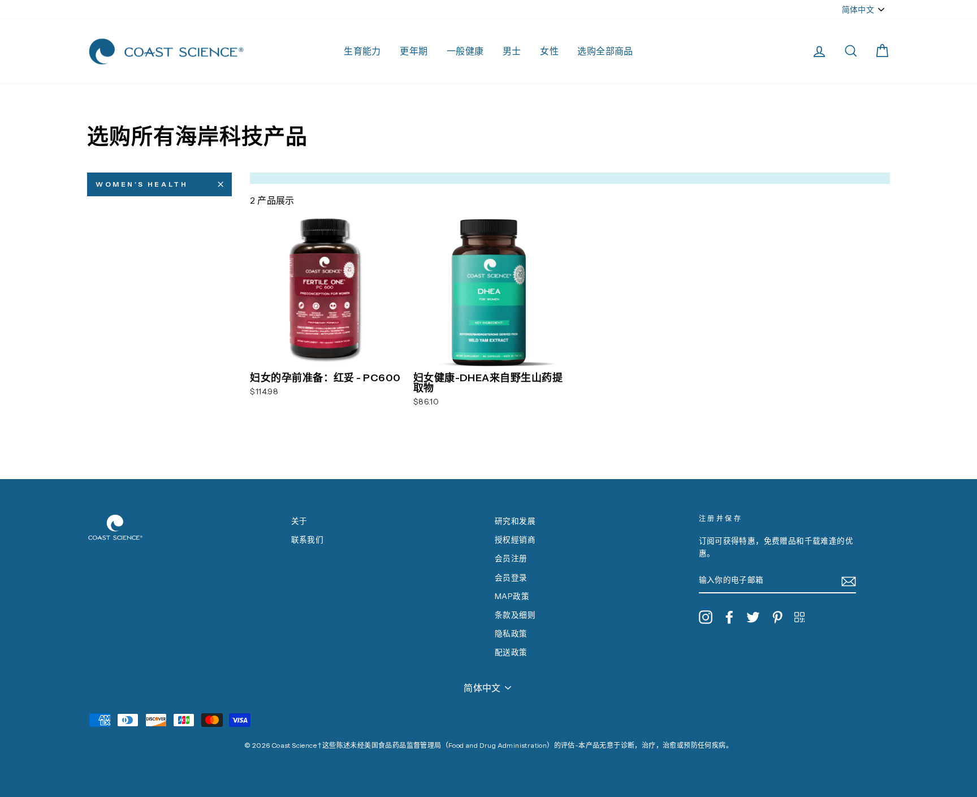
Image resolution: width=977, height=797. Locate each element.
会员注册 (511, 558)
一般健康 (465, 51)
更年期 (413, 51)
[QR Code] (799, 616)
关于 (299, 520)
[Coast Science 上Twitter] (753, 617)
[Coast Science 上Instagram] (705, 617)
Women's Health (142, 184)
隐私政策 (511, 633)
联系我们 (307, 539)
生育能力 (362, 51)
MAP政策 (512, 596)
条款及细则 (515, 614)
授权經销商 (515, 539)
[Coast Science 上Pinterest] (777, 617)
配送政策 (511, 652)
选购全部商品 (605, 51)
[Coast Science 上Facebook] (729, 617)
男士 (512, 51)
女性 (549, 51)
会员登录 (511, 577)
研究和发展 (515, 520)
